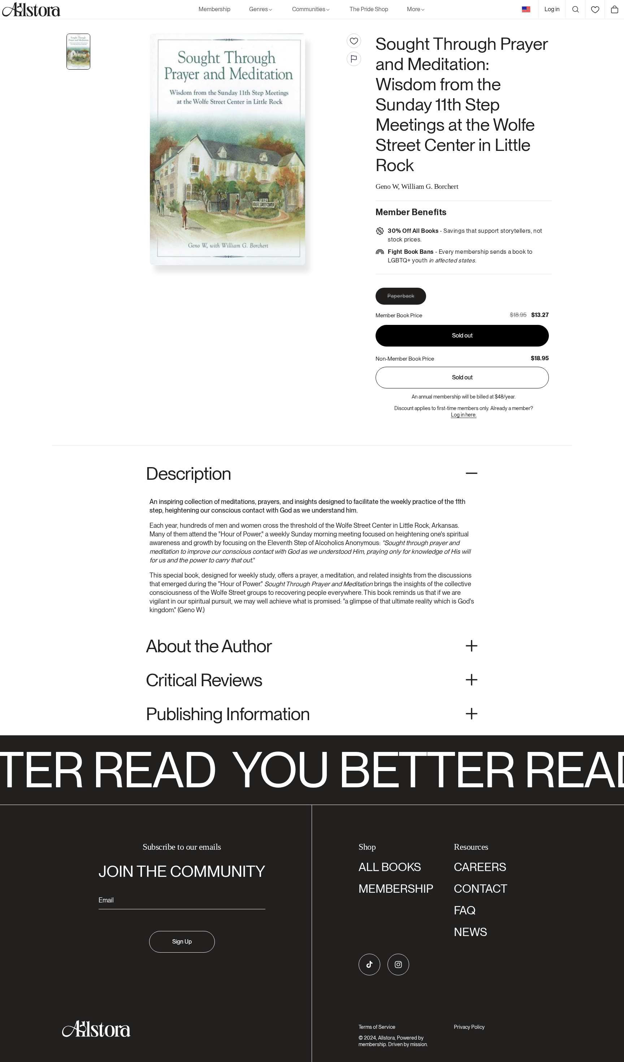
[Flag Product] (354, 59)
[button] (261, 9)
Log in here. (464, 415)
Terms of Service (377, 1027)
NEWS (470, 932)
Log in (552, 9)
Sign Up (182, 941)
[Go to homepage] (177, 1028)
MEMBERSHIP (396, 889)
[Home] (30, 9)
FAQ (465, 910)
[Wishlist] (594, 9)
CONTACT (480, 889)
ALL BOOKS (390, 867)
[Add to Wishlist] (354, 41)
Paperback (406, 299)
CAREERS (480, 867)
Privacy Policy (469, 1027)
